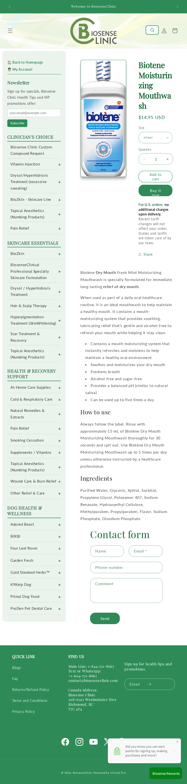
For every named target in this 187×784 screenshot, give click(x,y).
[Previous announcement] (9, 6)
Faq (15, 679)
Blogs (16, 668)
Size (142, 128)
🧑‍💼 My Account (19, 69)
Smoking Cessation (27, 440)
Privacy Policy (23, 711)
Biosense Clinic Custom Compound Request (31, 150)
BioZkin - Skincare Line (30, 199)
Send (105, 618)
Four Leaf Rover (24, 548)
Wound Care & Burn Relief (33, 481)
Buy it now (155, 192)
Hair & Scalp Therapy (28, 306)
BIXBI (15, 536)
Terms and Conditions (29, 700)
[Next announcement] (177, 6)
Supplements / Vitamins (30, 452)
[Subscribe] (149, 684)
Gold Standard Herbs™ (30, 572)
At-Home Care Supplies (30, 387)
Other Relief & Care (27, 493)
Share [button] (148, 254)
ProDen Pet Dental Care (31, 608)
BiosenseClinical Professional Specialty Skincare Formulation (29, 271)
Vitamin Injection (25, 164)
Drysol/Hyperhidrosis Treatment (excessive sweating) (29, 181)
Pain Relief (19, 228)
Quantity (145, 149)
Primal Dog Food (24, 596)
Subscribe (17, 123)
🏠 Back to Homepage (25, 62)
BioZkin (17, 254)
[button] (10, 30)
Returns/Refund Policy (30, 689)
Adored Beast (22, 524)
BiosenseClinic (83, 772)
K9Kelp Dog (20, 584)
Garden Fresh (21, 560)
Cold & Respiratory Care (31, 399)
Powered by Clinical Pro (110, 772)
